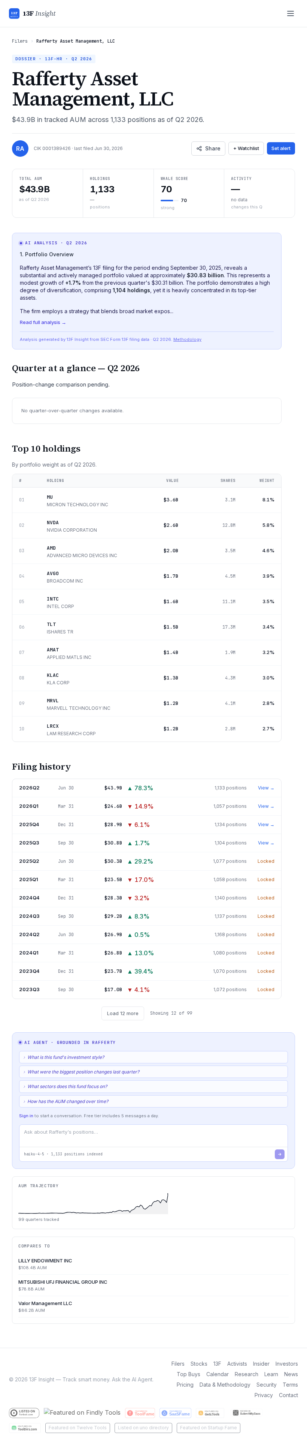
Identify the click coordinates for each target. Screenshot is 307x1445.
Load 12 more (123, 1013)
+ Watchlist (246, 148)
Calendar (217, 1374)
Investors (287, 1363)
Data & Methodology (225, 1384)
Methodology (187, 339)
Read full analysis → (43, 322)
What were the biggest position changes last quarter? (81, 1072)
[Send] (280, 1154)
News (291, 1374)
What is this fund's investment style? (63, 1057)
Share (213, 148)
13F (217, 1363)
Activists (237, 1363)
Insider (261, 1363)
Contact (288, 1395)
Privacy (264, 1395)
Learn (271, 1374)
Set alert (281, 148)
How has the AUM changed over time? (65, 1101)
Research (246, 1374)
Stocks (199, 1363)
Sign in (26, 1115)
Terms (290, 1384)
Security (266, 1384)
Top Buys (188, 1374)
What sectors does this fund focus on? (65, 1086)
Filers (20, 41)
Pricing (185, 1384)
